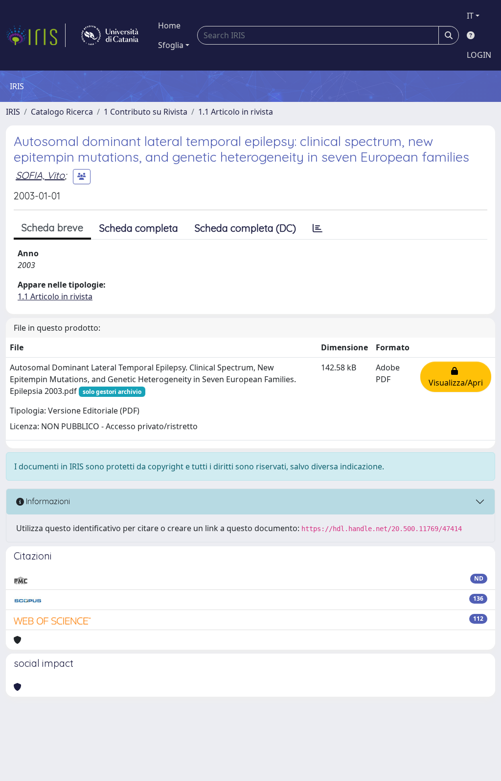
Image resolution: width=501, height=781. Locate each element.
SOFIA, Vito (40, 175)
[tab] (317, 228)
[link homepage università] (109, 35)
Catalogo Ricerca (62, 111)
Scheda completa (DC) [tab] (245, 228)
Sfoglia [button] (170, 45)
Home (169, 25)
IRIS (13, 111)
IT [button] (470, 15)
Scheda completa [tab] (138, 228)
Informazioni (47, 501)
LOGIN (479, 54)
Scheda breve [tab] (52, 227)
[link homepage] (36, 35)
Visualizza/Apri (456, 377)
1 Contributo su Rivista (145, 111)
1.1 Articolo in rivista (235, 111)
